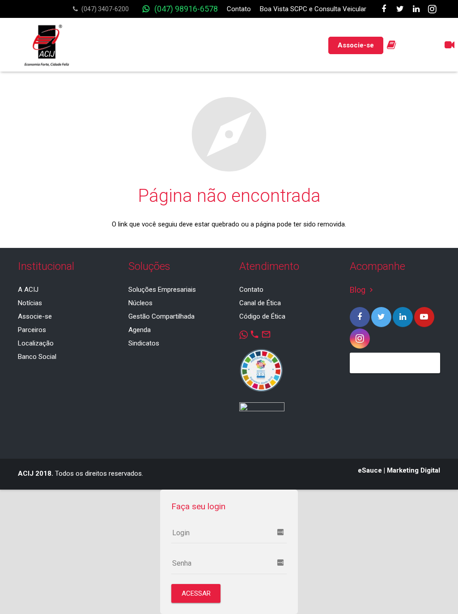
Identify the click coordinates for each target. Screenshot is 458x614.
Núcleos (140, 303)
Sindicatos (143, 343)
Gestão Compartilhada (161, 316)
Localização (36, 343)
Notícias (30, 303)
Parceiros (32, 330)
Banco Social (37, 357)
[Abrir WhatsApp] (435, 591)
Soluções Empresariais (162, 290)
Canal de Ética (260, 303)
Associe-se (35, 316)
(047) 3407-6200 (105, 9)
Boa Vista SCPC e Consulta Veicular (313, 9)
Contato (239, 9)
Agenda (139, 330)
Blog (362, 289)
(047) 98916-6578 (186, 8)
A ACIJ (28, 290)
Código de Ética (262, 316)
